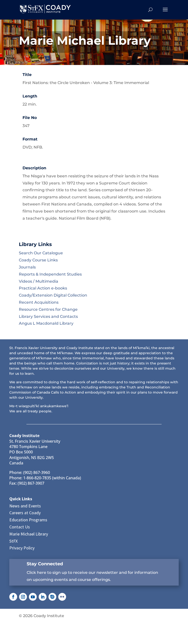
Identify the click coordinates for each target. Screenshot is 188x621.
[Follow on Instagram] (23, 597)
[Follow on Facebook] (13, 597)
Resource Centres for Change (48, 309)
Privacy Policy (22, 548)
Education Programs (28, 520)
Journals (27, 267)
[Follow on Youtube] (33, 597)
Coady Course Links (38, 260)
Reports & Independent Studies (50, 274)
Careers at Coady (25, 512)
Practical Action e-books (43, 288)
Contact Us (19, 527)
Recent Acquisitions (39, 302)
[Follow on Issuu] (52, 597)
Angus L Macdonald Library (46, 323)
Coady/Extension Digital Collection (53, 295)
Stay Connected (45, 564)
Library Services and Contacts (48, 316)
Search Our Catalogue (41, 253)
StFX (13, 541)
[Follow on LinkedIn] (43, 597)
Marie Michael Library (28, 534)
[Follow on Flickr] (62, 597)
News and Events (25, 506)
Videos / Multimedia (38, 281)
